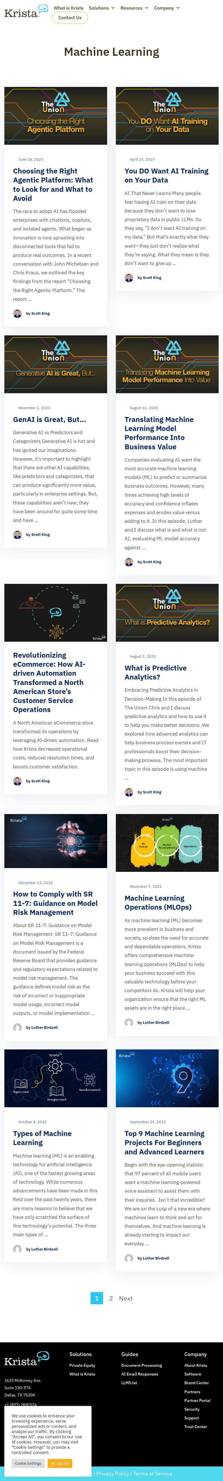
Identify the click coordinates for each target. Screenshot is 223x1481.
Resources (132, 8)
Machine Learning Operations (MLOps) (158, 902)
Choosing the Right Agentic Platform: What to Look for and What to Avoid (53, 184)
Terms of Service (152, 1473)
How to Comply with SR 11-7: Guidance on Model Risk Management (55, 903)
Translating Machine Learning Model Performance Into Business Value (159, 433)
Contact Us (70, 17)
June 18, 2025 (30, 159)
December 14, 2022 (35, 883)
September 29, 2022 (147, 1122)
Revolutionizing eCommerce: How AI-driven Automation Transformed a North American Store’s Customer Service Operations (49, 682)
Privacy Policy (112, 1473)
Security (191, 1409)
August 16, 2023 (143, 408)
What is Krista (69, 8)
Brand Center (196, 1382)
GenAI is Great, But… (49, 419)
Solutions (99, 8)
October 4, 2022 (32, 1122)
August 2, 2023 (142, 656)
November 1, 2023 (33, 408)
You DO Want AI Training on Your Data (166, 175)
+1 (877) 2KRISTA (20, 1404)
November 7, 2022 (145, 886)
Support (191, 1418)
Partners (192, 1391)
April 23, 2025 (142, 159)
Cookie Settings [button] (28, 1463)
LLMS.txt (129, 1382)
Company (164, 8)
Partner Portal (197, 1400)
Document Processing (141, 1365)
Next (126, 1298)
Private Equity (82, 1365)
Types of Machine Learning (42, 1138)
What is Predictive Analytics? (156, 672)
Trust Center (195, 1426)
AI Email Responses (139, 1374)
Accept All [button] (60, 1463)
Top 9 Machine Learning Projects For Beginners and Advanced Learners (164, 1142)
